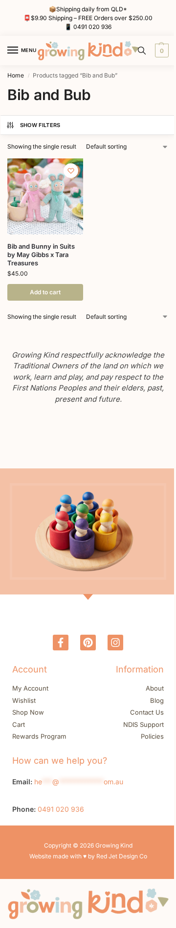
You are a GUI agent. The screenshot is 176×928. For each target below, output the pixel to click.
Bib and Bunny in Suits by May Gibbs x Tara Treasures (41, 254)
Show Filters (40, 125)
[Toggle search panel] (142, 50)
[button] (161, 50)
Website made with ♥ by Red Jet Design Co (88, 856)
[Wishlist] (71, 170)
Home (15, 75)
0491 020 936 (92, 26)
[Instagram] (115, 642)
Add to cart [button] (45, 292)
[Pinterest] (88, 642)
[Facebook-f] (60, 642)
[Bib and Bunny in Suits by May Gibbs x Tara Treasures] (45, 196)
